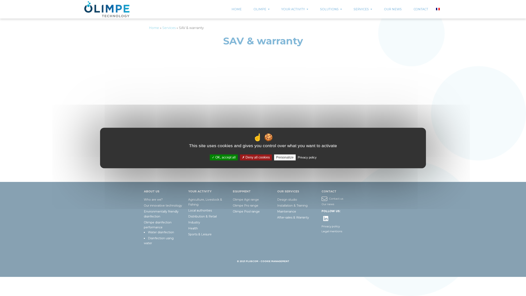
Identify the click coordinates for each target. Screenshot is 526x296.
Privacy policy (307, 157)
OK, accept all (225, 157)
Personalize (285, 157)
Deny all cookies (257, 157)
